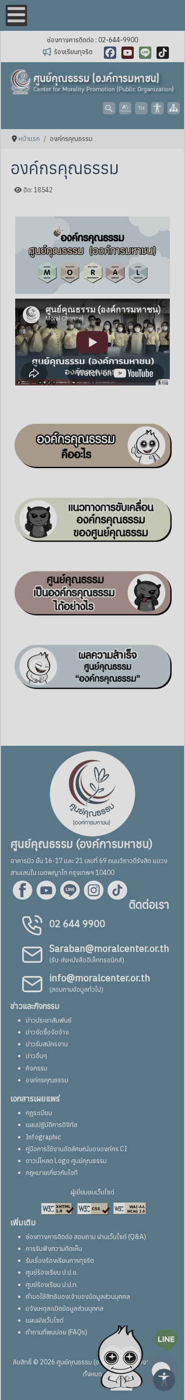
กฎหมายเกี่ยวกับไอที (52, 1172)
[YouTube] (128, 53)
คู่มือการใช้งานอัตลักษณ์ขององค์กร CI (76, 1149)
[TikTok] (163, 53)
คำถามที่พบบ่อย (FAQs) (56, 1332)
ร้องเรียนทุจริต (73, 51)
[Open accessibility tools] (164, 1379)
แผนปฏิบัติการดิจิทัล (51, 1124)
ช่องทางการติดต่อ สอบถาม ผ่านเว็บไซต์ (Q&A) (86, 1236)
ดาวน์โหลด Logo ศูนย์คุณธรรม (66, 1160)
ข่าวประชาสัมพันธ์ (49, 1020)
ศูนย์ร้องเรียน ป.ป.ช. (52, 1272)
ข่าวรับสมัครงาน (47, 1044)
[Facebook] (110, 53)
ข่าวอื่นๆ (36, 1056)
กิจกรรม (36, 1068)
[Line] (145, 53)
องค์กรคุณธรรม (47, 1080)
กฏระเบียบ (39, 1113)
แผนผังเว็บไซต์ (45, 1320)
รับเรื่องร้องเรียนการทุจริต (60, 1260)
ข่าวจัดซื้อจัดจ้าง (47, 1032)
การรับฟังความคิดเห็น (54, 1248)
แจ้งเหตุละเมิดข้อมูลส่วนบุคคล (64, 1308)
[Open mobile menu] (16, 15)
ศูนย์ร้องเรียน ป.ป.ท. (52, 1284)
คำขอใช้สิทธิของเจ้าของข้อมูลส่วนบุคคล (78, 1296)
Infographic (43, 1137)
